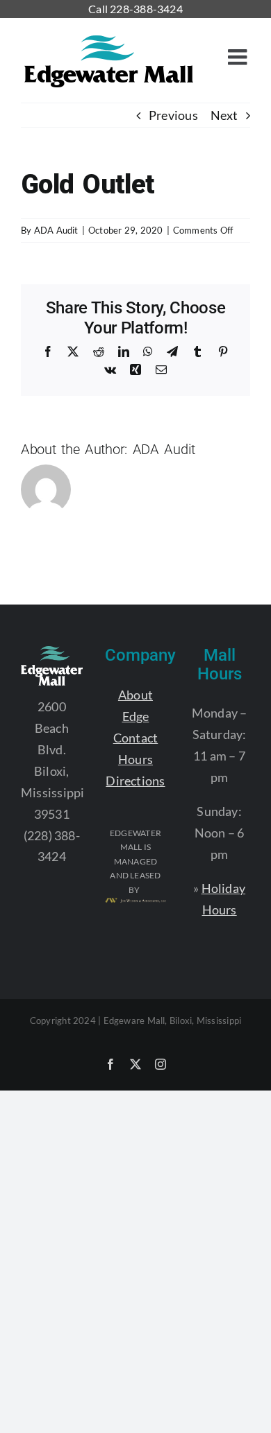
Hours (135, 759)
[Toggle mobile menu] (239, 57)
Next (224, 115)
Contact (135, 737)
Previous (173, 115)
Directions (135, 780)
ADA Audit (56, 230)
